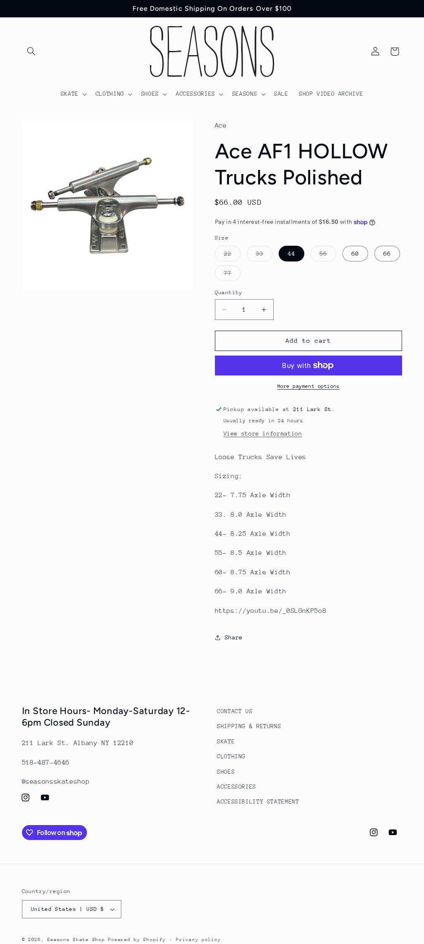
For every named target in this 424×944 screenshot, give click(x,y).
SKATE (226, 741)
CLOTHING (231, 756)
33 (264, 255)
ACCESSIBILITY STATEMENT (258, 801)
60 (355, 253)
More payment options (308, 386)
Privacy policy (198, 939)
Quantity (229, 292)
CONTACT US (235, 711)
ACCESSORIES (236, 786)
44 (291, 253)
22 (232, 255)
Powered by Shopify (137, 939)
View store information (263, 433)
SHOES (226, 771)
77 (232, 275)
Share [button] (234, 637)
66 (387, 253)
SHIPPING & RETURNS (249, 726)
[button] (31, 51)
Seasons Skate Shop (77, 939)
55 (328, 255)
